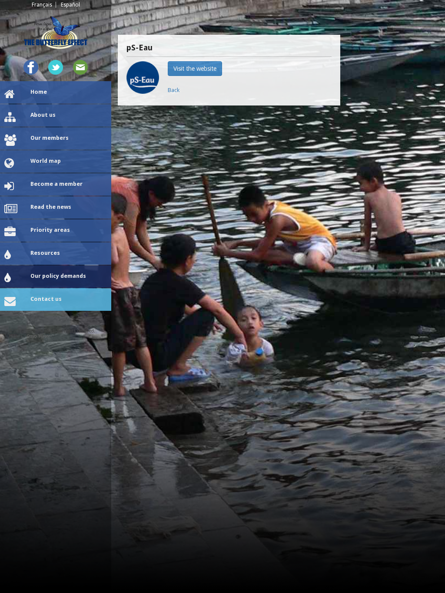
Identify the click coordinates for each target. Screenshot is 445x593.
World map (45, 161)
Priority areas (50, 230)
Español (70, 5)
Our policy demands (58, 276)
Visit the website (194, 68)
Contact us (46, 299)
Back (173, 90)
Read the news (50, 207)
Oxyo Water (38, 336)
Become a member (56, 184)
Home (38, 92)
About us (43, 115)
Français (42, 5)
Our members (49, 138)
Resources (45, 253)
